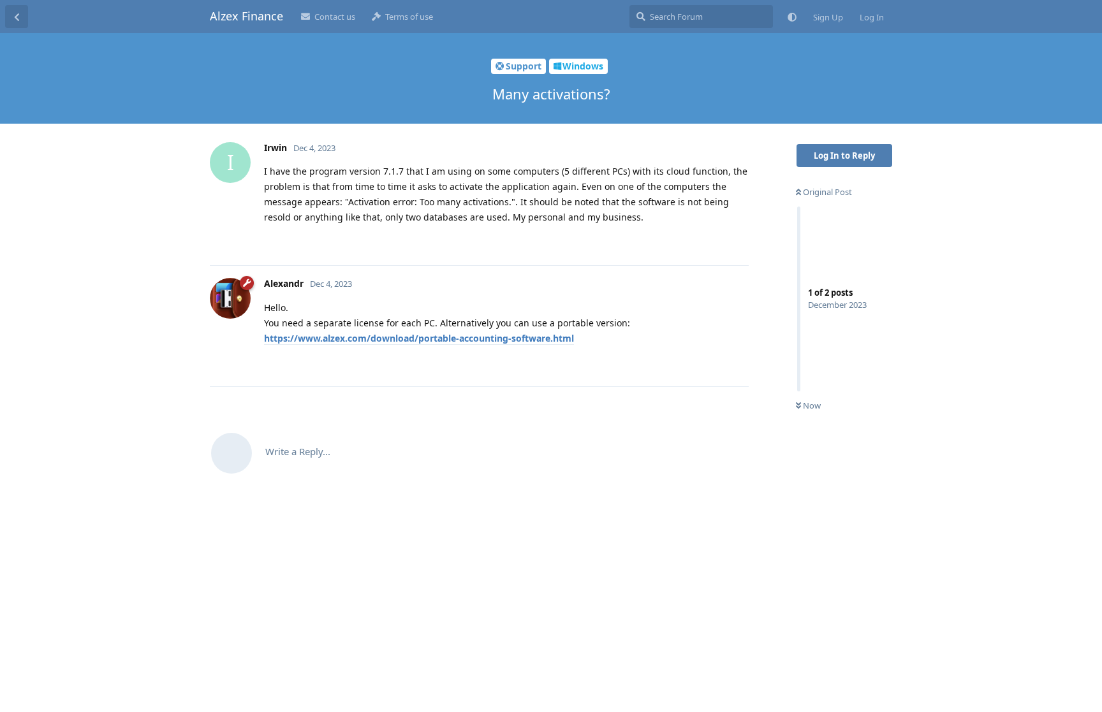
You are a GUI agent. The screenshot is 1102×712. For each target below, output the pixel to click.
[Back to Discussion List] (16, 16)
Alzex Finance (246, 16)
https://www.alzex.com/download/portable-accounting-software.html (419, 338)
